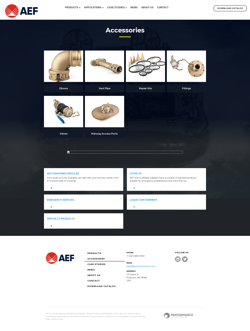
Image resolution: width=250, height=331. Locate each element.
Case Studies (116, 7)
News (134, 7)
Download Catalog (101, 286)
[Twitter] (185, 259)
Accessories (96, 258)
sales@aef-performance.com (141, 266)
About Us (147, 7)
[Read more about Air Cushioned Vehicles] (83, 188)
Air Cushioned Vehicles (63, 173)
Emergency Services (60, 200)
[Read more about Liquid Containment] (166, 207)
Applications (92, 7)
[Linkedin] (178, 259)
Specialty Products (61, 218)
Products (71, 7)
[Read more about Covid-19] (166, 188)
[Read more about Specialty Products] (83, 226)
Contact (163, 7)
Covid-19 (135, 173)
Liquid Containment (144, 200)
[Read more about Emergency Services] (83, 207)
